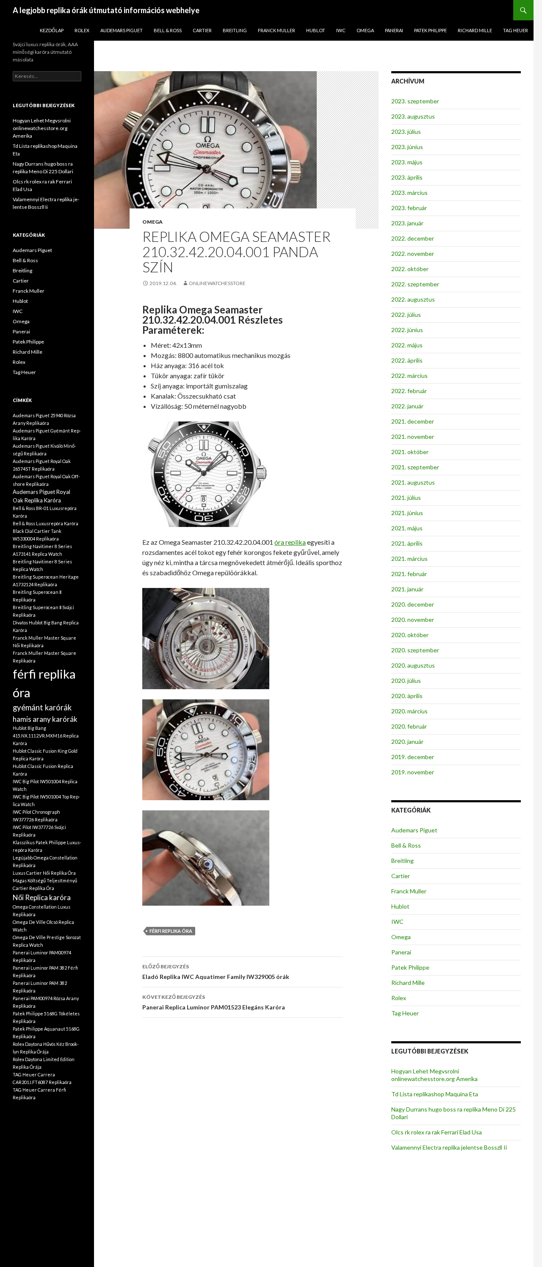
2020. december (412, 604)
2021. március (409, 558)
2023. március (409, 192)
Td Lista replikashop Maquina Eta (434, 1094)
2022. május (407, 345)
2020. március (409, 711)
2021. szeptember (415, 467)
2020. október (410, 634)
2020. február (409, 726)
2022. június (407, 329)
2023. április (407, 177)
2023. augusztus (413, 116)
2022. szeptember (415, 284)
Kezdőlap (52, 30)
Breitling (235, 30)
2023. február (409, 207)
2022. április (407, 360)
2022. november (412, 253)
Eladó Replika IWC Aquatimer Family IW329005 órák (215, 971)
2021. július (406, 497)
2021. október (410, 451)
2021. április (407, 543)
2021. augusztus (413, 482)
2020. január (407, 741)
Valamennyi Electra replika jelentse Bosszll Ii (449, 1147)
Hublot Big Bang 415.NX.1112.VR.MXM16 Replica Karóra (46, 735)
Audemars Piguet (121, 30)
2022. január (407, 406)
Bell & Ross (168, 30)
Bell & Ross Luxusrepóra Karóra (45, 523)
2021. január (407, 589)
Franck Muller (276, 30)
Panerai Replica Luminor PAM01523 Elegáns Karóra (213, 1002)
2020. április (407, 695)
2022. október (410, 268)
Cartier (202, 30)
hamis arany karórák (45, 719)
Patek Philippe (430, 30)
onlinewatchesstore (217, 283)
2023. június (407, 146)
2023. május (407, 162)
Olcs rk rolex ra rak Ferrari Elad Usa (436, 1132)
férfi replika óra (170, 931)
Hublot (315, 30)
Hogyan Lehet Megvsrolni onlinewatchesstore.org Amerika (434, 1074)
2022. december (412, 238)
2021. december (412, 421)
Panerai (394, 30)
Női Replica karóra (42, 897)
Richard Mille (475, 30)
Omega (365, 30)
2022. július (406, 314)
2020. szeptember (415, 650)
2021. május (407, 528)
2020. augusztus (413, 665)
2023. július (406, 131)
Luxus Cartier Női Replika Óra (44, 873)
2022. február (409, 390)
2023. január (407, 223)
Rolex (82, 30)
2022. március (409, 375)
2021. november (412, 436)
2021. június (407, 512)
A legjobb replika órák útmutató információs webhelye (106, 10)
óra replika (290, 542)
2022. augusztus (413, 299)
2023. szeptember (415, 101)
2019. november (412, 772)
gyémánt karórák (42, 707)
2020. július (406, 680)
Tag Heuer (515, 30)
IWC (341, 30)
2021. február (409, 573)
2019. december (412, 756)
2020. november (412, 619)
